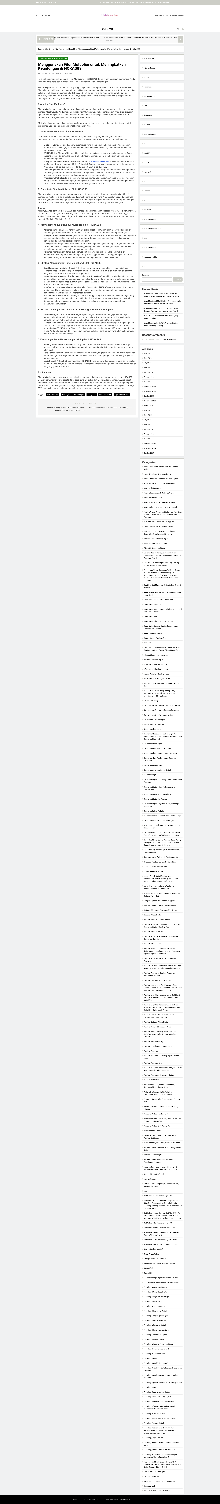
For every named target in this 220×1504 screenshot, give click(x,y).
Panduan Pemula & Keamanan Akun (157, 1027)
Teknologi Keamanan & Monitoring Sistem (160, 1418)
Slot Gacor (148, 115)
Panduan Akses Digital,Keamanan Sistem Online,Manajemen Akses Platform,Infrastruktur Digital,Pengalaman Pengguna (162, 951)
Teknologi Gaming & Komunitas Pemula (159, 1401)
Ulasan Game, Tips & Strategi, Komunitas (159, 1481)
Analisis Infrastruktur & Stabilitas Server (159, 493)
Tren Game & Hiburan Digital (154, 1472)
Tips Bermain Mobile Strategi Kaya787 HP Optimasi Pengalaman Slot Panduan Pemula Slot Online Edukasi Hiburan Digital (162, 1464)
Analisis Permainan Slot (153, 498)
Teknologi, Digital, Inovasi (153, 1438)
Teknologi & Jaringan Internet (155, 1306)
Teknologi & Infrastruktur (153, 1301)
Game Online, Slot (150, 617)
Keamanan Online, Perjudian (154, 811)
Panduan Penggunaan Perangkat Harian (159, 1075)
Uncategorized (149, 1486)
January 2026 (149, 382)
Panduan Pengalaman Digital (154, 1042)
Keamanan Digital (150, 775)
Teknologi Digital (150, 1358)
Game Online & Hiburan (152, 605)
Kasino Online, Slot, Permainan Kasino (158, 715)
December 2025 (150, 387)
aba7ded (43, 73)
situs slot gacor (150, 134)
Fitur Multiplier (52, 395)
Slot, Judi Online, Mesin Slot (154, 1249)
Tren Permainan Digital (152, 1476)
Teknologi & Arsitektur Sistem (155, 1287)
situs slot (147, 172)
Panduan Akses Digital (152, 944)
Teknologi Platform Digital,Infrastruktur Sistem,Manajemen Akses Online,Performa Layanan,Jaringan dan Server (160, 1430)
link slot (147, 125)
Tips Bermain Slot (122, 395)
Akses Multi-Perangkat (152, 488)
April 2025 (147, 425)
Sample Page (107, 29)
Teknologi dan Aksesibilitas (154, 1354)
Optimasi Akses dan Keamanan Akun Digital (160, 910)
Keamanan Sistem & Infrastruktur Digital (159, 821)
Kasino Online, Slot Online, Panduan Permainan (161, 710)
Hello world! (171, 340)
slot (145, 106)
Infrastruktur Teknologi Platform (156, 669)
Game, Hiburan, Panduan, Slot (155, 638)
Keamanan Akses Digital (153, 744)
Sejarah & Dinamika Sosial (154, 1174)
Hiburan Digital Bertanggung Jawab (157, 655)
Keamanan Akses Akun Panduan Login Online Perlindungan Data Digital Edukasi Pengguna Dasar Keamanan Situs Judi (163, 736)
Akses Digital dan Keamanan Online (157, 474)
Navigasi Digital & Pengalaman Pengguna (159, 901)
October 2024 (149, 453)
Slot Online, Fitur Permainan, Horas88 (53, 58)
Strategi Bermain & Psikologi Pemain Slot (159, 1263)
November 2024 (150, 448)
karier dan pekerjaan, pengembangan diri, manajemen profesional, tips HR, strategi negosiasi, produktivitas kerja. (159, 693)
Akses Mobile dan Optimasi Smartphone (159, 483)
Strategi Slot (148, 1273)
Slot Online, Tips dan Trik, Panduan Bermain (160, 1244)
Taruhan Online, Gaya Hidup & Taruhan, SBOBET (162, 1282)
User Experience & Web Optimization (158, 1491)
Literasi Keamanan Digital (153, 871)
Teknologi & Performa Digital (155, 1325)
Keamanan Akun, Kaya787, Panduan (157, 749)
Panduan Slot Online (151, 1080)
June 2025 (147, 415)
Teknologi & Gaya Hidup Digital (155, 1292)
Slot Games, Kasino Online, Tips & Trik (158, 1196)
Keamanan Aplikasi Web (153, 765)
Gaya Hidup (148, 643)
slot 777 (147, 153)
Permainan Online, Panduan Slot (156, 1114)
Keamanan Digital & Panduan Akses (157, 794)
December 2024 (150, 444)
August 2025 (148, 406)
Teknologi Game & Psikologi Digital (157, 1397)
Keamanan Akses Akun (152, 729)
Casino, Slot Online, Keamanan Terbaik (158, 527)
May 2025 (147, 420)
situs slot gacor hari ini (152, 229)
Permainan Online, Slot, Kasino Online (158, 1126)
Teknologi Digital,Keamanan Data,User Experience (163, 1383)
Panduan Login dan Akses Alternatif (157, 980)
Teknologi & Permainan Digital (155, 1335)
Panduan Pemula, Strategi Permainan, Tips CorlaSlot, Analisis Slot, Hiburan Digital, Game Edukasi (161, 1034)
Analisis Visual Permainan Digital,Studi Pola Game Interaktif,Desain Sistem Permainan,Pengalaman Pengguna (163, 514)
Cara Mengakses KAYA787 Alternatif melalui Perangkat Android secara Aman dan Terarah (95, 37)
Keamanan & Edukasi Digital (154, 720)
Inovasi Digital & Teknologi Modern (157, 674)
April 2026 (147, 368)
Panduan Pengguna (151, 1051)
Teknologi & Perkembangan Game (156, 1330)
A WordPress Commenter (154, 339)
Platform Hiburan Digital (153, 1155)
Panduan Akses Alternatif (153, 932)
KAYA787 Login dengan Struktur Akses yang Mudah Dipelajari (145, 2)
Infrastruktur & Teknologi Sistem (156, 664)
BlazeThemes (125, 1500)
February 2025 (149, 434)
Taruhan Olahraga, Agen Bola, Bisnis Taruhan (161, 1278)
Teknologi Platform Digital (154, 1423)
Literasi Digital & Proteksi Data (155, 867)
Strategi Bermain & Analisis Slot (156, 1259)
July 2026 (147, 353)
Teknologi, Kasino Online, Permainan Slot (159, 1450)
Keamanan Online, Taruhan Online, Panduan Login (162, 816)
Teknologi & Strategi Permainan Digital (158, 1344)
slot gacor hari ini (150, 257)
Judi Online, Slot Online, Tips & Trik (157, 679)
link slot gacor (149, 96)
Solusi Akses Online (151, 1254)
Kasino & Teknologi (151, 701)
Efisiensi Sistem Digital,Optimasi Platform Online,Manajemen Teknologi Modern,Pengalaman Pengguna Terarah (163, 555)
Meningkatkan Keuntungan (73, 395)
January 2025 (149, 439)
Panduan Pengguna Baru (153, 1063)
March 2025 (148, 429)
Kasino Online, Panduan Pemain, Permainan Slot (162, 705)
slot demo (147, 191)
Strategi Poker (149, 1268)
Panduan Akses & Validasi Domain (157, 920)
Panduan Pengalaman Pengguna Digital (158, 1046)
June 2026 (147, 358)
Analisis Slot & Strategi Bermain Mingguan (160, 502)
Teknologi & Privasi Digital (154, 1339)
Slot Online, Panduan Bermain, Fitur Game (159, 1228)
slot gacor (92, 395)
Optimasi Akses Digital (152, 915)
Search (145, 275)
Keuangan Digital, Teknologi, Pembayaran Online (162, 857)
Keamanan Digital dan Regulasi (155, 799)
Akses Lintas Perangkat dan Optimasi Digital (161, 479)
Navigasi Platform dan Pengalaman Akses (160, 905)
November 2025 (150, 391)
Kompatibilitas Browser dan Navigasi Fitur (160, 862)
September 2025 (150, 401)
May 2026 (147, 363)
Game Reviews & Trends (153, 633)
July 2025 (147, 410)
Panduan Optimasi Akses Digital (156, 1022)
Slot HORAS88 (105, 395)
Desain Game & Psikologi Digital (156, 539)
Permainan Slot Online (152, 1131)
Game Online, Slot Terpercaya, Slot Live (159, 621)
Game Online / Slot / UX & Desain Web (158, 600)
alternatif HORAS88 (100, 161)
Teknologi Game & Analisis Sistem (157, 1392)
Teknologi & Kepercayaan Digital (156, 1316)
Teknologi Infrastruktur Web (154, 1414)
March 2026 (148, 372)
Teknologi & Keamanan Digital (155, 1311)
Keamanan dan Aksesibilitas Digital (157, 770)
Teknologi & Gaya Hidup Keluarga (156, 1297)
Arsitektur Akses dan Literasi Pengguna (159, 522)
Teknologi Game (150, 1387)
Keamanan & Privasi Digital (154, 724)
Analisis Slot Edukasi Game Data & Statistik (160, 507)
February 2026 (149, 377)
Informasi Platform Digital (154, 660)
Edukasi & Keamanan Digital (154, 548)
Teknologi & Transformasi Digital (156, 1349)
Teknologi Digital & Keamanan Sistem (158, 1363)
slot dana (147, 210)
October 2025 (149, 396)
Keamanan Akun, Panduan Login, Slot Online (160, 753)
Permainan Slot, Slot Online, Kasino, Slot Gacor (162, 1143)
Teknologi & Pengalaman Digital (156, 1320)
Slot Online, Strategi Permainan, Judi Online (160, 1240)
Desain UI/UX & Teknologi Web (155, 543)
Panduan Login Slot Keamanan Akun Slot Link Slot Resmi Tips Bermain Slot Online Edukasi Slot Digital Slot (163, 997)
